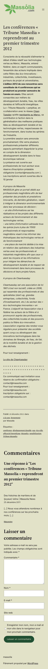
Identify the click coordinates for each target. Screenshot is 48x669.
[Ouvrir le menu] (43, 9)
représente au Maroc (29, 114)
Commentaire (11, 557)
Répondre (8, 522)
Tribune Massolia (10, 436)
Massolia (25, 433)
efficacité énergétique (11, 433)
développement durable (22, 430)
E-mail (8, 600)
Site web (8, 612)
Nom (7, 588)
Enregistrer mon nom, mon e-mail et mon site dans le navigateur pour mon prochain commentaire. (25, 628)
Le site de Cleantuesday (15, 359)
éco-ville (39, 430)
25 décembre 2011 (12, 502)
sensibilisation (35, 433)
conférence (7, 430)
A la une (6, 417)
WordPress (32, 663)
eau (33, 430)
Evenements (15, 417)
